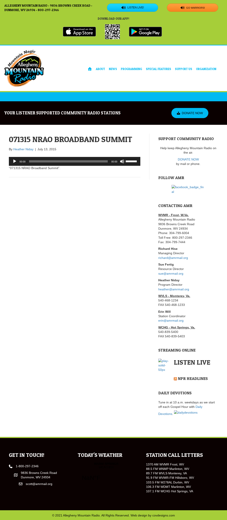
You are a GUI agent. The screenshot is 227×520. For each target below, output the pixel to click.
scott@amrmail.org (39, 484)
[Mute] (122, 161)
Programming (131, 69)
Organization (206, 69)
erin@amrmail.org (171, 320)
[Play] (14, 161)
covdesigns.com (163, 515)
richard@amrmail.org (173, 258)
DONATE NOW (188, 159)
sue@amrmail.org (170, 273)
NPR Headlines (193, 378)
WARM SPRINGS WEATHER (106, 474)
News (113, 69)
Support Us (183, 69)
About (100, 69)
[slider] (132, 161)
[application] (74, 161)
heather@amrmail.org (173, 289)
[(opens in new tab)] (79, 31)
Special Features (158, 69)
